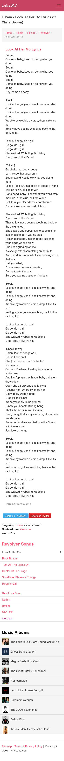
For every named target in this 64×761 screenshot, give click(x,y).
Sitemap (7, 746)
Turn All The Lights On (15, 565)
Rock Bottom (10, 558)
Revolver (25, 529)
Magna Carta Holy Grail (25, 661)
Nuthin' (6, 599)
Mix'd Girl (7, 612)
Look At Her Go (11, 552)
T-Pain (19, 525)
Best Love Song (11, 593)
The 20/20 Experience (24, 710)
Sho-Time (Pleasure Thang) (19, 577)
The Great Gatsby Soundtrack (28, 671)
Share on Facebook (15, 515)
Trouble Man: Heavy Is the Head (30, 729)
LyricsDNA (9, 5)
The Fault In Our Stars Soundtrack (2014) (35, 642)
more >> (7, 618)
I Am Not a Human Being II (27, 690)
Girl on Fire (17, 719)
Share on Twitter (40, 515)
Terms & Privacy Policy (28, 746)
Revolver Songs (18, 544)
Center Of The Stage (14, 571)
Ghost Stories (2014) (23, 651)
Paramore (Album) (22, 700)
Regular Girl (9, 583)
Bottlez (6, 606)
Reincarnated (19, 680)
